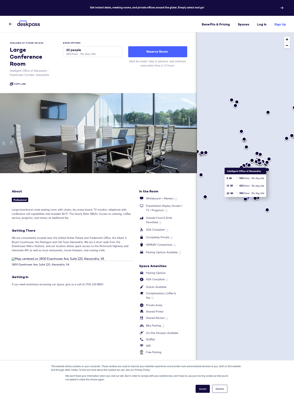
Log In (261, 24)
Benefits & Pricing (216, 24)
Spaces (243, 24)
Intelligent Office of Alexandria (28, 70)
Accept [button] (202, 388)
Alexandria (29, 75)
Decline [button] (220, 388)
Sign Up (280, 24)
